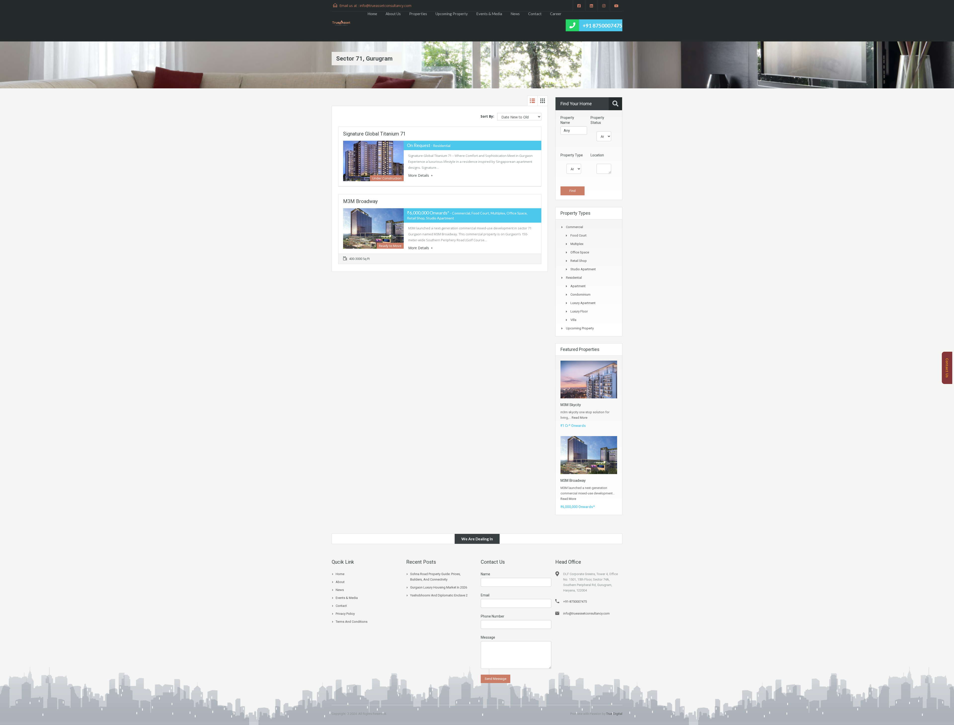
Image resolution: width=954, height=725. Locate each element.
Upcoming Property (452, 13)
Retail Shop (578, 261)
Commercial (574, 227)
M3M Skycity (570, 405)
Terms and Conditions (351, 621)
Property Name (567, 120)
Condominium (580, 294)
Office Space (579, 252)
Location (597, 155)
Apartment (578, 286)
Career (555, 13)
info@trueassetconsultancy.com (385, 5)
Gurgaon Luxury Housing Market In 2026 (438, 587)
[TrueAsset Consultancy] (344, 22)
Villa (573, 320)
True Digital (614, 714)
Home (372, 13)
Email (485, 595)
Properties (418, 13)
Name (485, 574)
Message (488, 637)
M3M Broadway (360, 201)
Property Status (597, 120)
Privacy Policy (345, 614)
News (515, 13)
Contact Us (947, 367)
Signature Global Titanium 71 (374, 134)
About (340, 582)
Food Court (578, 235)
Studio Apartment (583, 269)
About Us (393, 13)
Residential (574, 277)
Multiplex (576, 244)
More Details (419, 175)
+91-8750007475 (575, 601)
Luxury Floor (579, 311)
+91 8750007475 (602, 25)
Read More (579, 417)
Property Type (571, 155)
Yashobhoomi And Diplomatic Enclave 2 (439, 595)
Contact (535, 13)
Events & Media (489, 13)
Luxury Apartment (583, 303)
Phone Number (492, 616)
